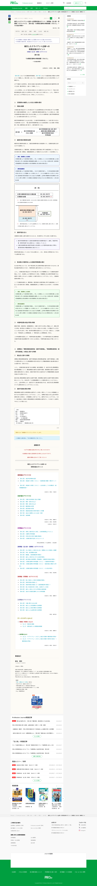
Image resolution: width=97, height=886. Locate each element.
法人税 (44, 12)
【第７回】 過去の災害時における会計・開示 (31, 513)
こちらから (34, 34)
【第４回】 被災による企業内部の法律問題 (30, 610)
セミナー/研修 (49, 3)
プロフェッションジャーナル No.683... (59, 830)
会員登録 (68, 3)
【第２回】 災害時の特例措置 (27, 534)
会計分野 (33, 843)
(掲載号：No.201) (28, 18)
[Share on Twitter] (9, 20)
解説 (40, 12)
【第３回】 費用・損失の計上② (27, 504)
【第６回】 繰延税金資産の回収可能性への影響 (31, 511)
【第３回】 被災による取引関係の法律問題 (30, 608)
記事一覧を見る (37, 756)
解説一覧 (46, 31)
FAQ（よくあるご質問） (36, 828)
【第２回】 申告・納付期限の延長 (28, 552)
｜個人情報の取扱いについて (35, 872)
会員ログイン (78, 3)
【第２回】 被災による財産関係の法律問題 (30, 605)
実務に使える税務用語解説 (18, 835)
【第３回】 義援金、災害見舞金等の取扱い (30, 554)
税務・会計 (29, 12)
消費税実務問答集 (30, 803)
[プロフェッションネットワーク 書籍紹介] (37, 702)
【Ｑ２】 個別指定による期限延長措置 (32, 626)
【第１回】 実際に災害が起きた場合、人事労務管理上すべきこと (36, 531)
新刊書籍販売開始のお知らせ (57, 827)
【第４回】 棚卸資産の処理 (26, 506)
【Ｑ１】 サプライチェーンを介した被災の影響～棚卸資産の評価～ (39, 636)
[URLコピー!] (9, 23)
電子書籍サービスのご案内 (17, 828)
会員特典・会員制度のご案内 (17, 825)
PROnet (12, 12)
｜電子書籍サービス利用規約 (65, 872)
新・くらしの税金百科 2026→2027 (56, 804)
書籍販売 (39, 3)
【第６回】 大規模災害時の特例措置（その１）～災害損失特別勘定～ (37, 561)
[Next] (63, 798)
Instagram (83, 830)
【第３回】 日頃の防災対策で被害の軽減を (30, 536)
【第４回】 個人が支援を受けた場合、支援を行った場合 (33, 587)
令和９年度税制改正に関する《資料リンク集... (61, 825)
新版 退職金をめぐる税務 (22, 682)
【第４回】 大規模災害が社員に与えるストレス (31, 538)
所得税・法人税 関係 (15, 840)
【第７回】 (38, 75)
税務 (26, 8)
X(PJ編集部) (83, 827)
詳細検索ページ (72, 86)
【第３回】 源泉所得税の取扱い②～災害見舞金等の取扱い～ (35, 584)
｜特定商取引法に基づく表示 (50, 872)
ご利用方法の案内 (15, 823)
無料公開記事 (71, 94)
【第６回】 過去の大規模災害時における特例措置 (32, 591)
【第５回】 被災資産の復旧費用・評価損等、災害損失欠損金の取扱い (37, 559)
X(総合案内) (83, 825)
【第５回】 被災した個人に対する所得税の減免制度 (32, 589)
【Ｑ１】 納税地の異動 (28, 624)
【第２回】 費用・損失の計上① (27, 501)
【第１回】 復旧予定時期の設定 (27, 478)
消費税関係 (13, 843)
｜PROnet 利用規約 (22, 872)
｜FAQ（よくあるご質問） (80, 872)
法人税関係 (33, 837)
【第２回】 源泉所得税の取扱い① (28, 582)
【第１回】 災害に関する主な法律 (28, 603)
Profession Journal (28, 3)
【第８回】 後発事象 (24, 515)
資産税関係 (33, 840)
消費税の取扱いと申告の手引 (43, 804)
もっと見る (37, 736)
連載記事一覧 (71, 91)
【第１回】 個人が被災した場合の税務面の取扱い (32, 580)
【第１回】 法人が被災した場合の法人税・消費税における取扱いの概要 (37, 550)
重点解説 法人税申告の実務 (17, 804)
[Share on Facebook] (9, 17)
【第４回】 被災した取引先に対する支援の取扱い (32, 557)
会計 (31, 8)
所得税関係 (13, 837)
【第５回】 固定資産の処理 (26, 508)
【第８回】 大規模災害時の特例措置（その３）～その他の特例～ (36, 568)
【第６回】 (17, 75)
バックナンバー (72, 89)
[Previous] (10, 798)
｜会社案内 (13, 872)
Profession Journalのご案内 (37, 825)
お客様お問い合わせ (15, 830)
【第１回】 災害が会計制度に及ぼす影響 (29, 499)
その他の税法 (14, 845)
